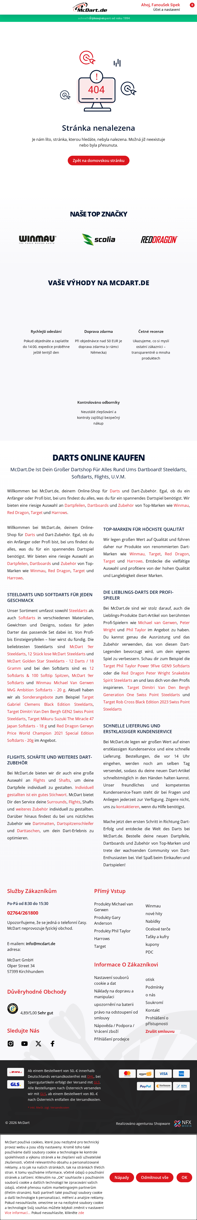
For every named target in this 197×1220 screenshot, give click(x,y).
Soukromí (154, 1002)
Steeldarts (78, 610)
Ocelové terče (158, 928)
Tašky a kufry (157, 936)
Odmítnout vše (154, 1177)
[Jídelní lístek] (7, 7)
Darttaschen (28, 830)
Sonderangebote (38, 697)
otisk (150, 979)
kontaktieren (127, 806)
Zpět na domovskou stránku (98, 160)
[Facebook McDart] (52, 1045)
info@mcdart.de (40, 943)
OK (184, 1177)
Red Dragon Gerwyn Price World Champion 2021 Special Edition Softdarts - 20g (50, 733)
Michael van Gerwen (157, 622)
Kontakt (153, 1010)
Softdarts (26, 617)
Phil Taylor (136, 629)
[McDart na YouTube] (24, 1045)
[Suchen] (16, 7)
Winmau (181, 505)
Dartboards (98, 505)
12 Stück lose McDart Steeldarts (56, 653)
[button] (162, 7)
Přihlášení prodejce (111, 1038)
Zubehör (126, 505)
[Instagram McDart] (10, 1045)
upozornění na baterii (114, 1004)
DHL (90, 1076)
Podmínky (155, 987)
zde (81, 1212)
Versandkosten (59, 1107)
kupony (152, 944)
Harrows (59, 512)
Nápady (122, 1177)
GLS (97, 1082)
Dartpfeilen (75, 505)
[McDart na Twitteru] (38, 1045)
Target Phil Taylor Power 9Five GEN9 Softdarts (146, 665)
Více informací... (18, 1212)
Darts (115, 490)
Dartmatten (43, 823)
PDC (149, 951)
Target (37, 512)
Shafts (64, 780)
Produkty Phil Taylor (112, 930)
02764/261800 (22, 913)
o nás (150, 994)
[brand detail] (42, 240)
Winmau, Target (145, 553)
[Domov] (90, 7)
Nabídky (153, 921)
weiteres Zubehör (32, 808)
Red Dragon (18, 512)
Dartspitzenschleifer (75, 823)
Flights (39, 780)
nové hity (154, 913)
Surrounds (57, 801)
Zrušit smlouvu (160, 1031)
